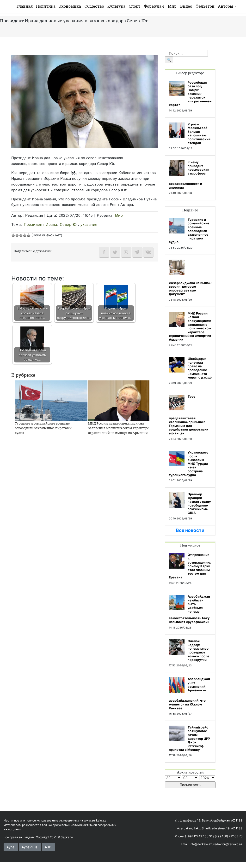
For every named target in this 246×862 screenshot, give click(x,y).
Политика (45, 6)
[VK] (148, 252)
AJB (48, 847)
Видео (186, 6)
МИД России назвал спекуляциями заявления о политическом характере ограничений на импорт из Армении (118, 428)
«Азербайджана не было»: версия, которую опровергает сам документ (190, 288)
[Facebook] (104, 252)
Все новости (190, 530)
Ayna (10, 847)
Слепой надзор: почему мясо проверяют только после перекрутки (198, 650)
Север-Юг (69, 224)
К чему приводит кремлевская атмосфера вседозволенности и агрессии (189, 174)
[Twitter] (115, 252)
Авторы (225, 6)
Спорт (134, 6)
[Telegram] (137, 252)
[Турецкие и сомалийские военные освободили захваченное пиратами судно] (51, 400)
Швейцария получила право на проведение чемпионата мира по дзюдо (200, 368)
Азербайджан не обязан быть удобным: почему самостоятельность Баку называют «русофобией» (189, 609)
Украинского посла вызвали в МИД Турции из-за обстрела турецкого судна (188, 463)
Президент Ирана (40, 224)
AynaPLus (29, 847)
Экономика (70, 6)
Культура (116, 6)
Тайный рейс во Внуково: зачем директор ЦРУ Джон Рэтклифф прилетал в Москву (189, 738)
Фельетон (205, 6)
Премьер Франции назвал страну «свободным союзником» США (199, 503)
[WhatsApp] (126, 252)
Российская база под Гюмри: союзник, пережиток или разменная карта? (190, 94)
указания (88, 224)
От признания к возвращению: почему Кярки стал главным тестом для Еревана (190, 566)
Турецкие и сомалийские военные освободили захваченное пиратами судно (43, 428)
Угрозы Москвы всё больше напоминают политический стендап (199, 133)
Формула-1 (154, 6)
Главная (25, 6)
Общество (94, 6)
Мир (172, 6)
